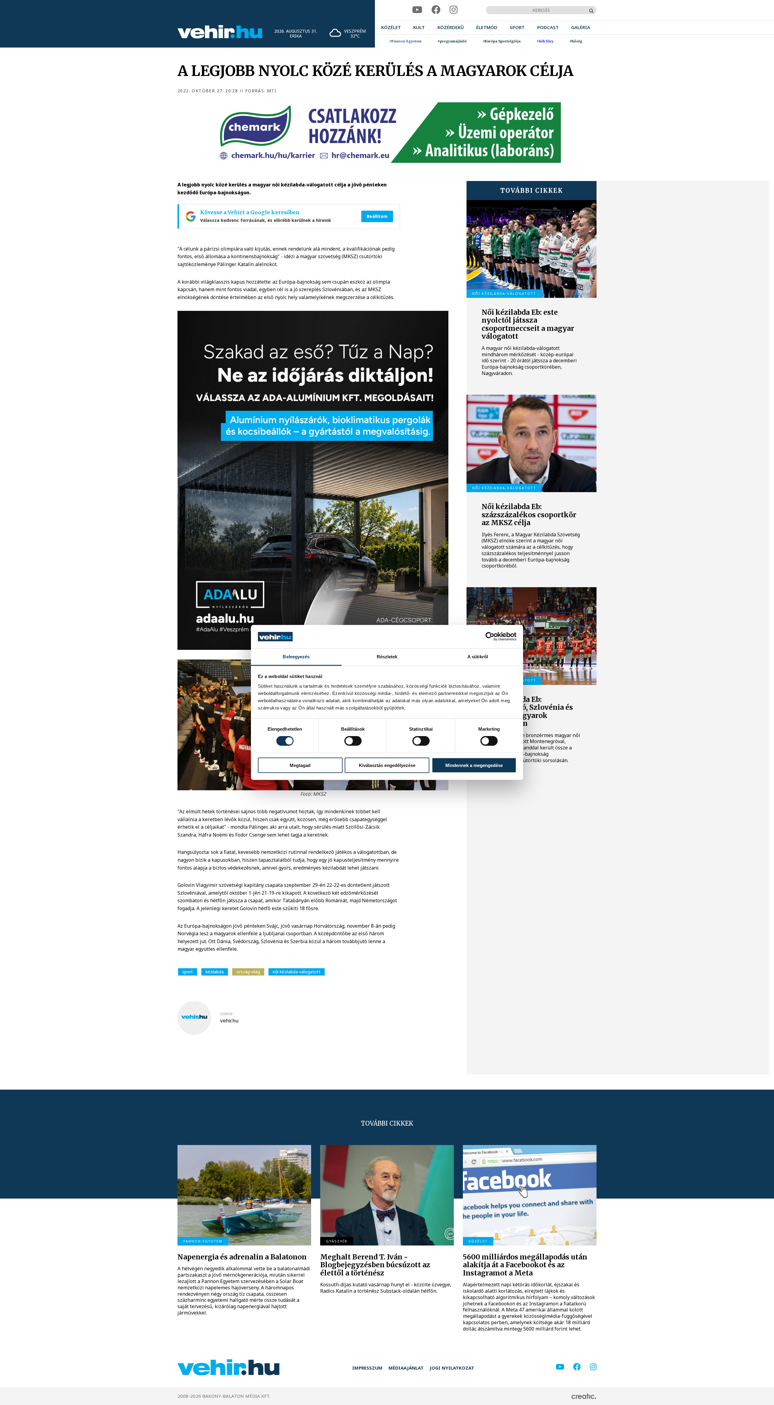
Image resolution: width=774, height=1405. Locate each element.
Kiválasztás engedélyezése (387, 765)
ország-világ (248, 972)
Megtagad (300, 765)
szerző (226, 1014)
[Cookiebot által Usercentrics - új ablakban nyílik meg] (489, 636)
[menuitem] (391, 27)
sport (187, 972)
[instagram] (453, 10)
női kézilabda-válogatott (296, 972)
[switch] (353, 741)
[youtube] (417, 10)
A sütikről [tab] (477, 656)
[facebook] (436, 10)
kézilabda (215, 972)
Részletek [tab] (387, 656)
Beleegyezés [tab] (296, 656)
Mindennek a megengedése (474, 765)
